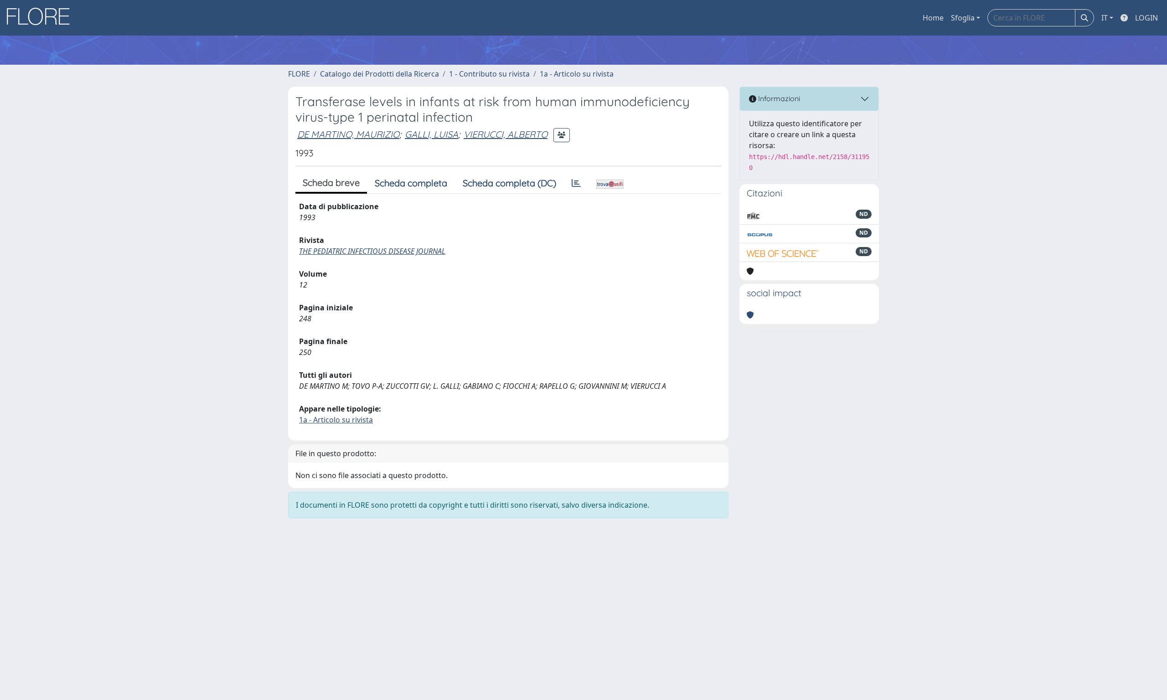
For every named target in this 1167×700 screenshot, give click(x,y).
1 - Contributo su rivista (489, 74)
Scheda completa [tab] (411, 183)
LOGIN (1146, 18)
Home (933, 18)
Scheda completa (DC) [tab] (509, 183)
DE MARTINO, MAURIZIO (348, 134)
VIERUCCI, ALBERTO (505, 134)
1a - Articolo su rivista (577, 74)
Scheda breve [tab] (331, 182)
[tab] (576, 183)
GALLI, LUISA (431, 134)
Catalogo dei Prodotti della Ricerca (379, 74)
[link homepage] (41, 17)
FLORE (299, 74)
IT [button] (1104, 18)
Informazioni (778, 98)
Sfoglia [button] (963, 18)
